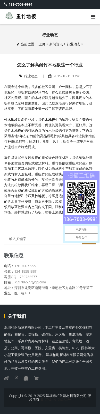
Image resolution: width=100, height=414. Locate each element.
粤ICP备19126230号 (55, 399)
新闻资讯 (56, 44)
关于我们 (17, 316)
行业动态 (73, 44)
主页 (42, 44)
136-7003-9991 (21, 4)
